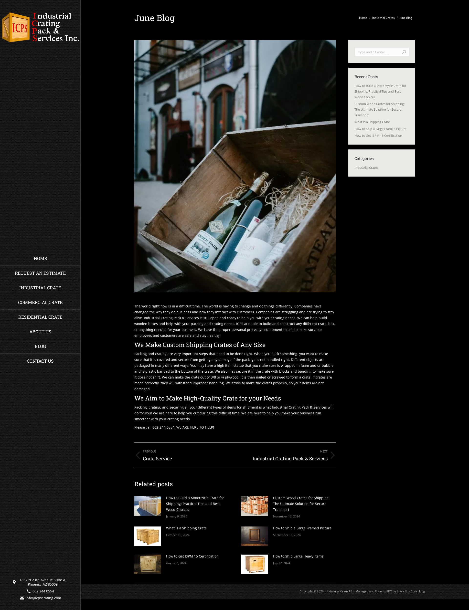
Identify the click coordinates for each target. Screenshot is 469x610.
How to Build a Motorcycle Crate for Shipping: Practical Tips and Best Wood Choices (195, 503)
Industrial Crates (366, 167)
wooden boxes (146, 323)
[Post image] (147, 506)
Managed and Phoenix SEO (373, 591)
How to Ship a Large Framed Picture (302, 528)
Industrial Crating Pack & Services (171, 318)
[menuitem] (40, 258)
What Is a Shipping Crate (186, 528)
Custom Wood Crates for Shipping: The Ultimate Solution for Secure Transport (301, 503)
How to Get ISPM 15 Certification (192, 556)
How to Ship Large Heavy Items (298, 556)
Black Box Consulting (411, 591)
